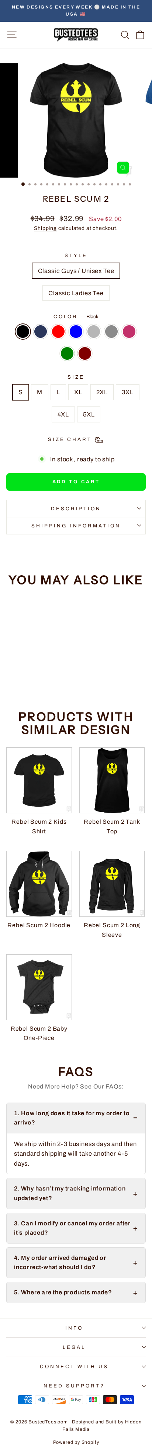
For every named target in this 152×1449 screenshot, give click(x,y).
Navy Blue (40, 331)
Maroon (84, 353)
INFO (74, 1328)
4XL (63, 414)
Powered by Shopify (76, 1442)
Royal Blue (76, 331)
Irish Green (67, 353)
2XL (102, 392)
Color (76, 316)
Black (22, 331)
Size (76, 377)
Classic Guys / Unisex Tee (76, 270)
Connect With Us (74, 1366)
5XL (88, 414)
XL (78, 392)
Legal (74, 1347)
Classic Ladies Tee (76, 293)
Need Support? (74, 1386)
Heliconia (129, 331)
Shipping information (76, 525)
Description (76, 508)
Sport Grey (93, 331)
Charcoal (111, 331)
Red (58, 331)
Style (76, 255)
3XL (127, 392)
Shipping (45, 228)
